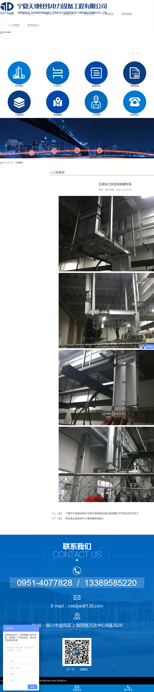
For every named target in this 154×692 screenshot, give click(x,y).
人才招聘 (14, 25)
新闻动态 (68, 14)
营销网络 (127, 14)
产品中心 (48, 14)
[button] (11, 44)
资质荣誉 (89, 14)
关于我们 (27, 14)
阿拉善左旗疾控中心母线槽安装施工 (85, 518)
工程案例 (108, 14)
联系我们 (33, 25)
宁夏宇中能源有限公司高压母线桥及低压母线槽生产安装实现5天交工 (102, 513)
